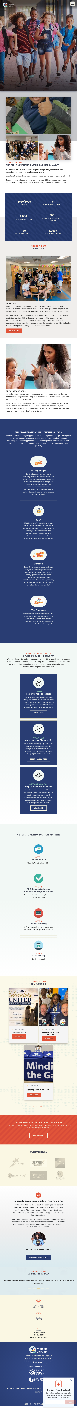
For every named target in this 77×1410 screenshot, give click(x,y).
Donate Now (38, 713)
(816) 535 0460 (39, 1306)
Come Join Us (14, 331)
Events (29, 1388)
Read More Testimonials (38, 1257)
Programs (37, 1388)
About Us (11, 1388)
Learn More (38, 808)
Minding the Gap (33, 1404)
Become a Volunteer (38, 759)
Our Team (20, 1388)
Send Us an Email (39, 1319)
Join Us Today (38, 1135)
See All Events (39, 1107)
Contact (38, 1392)
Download (70, 1402)
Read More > (38, 1362)
